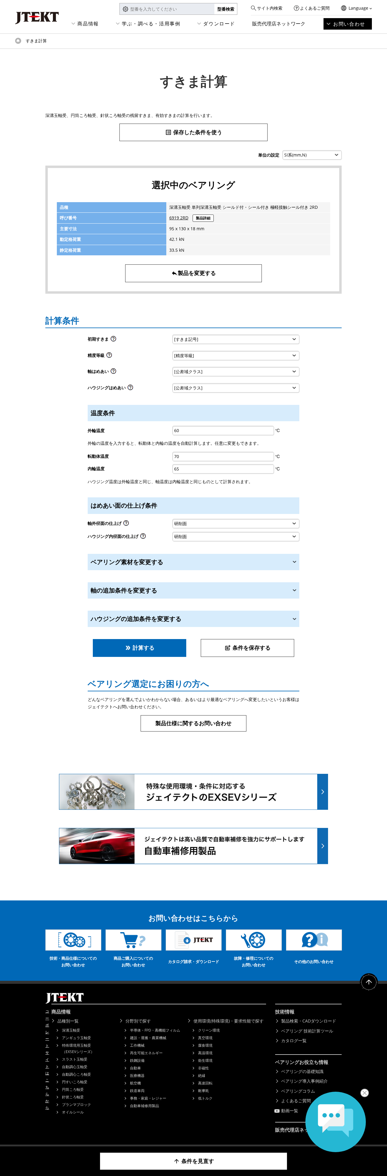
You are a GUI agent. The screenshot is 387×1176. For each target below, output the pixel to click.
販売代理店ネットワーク (278, 23)
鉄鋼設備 (137, 1060)
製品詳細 (203, 218)
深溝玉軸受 (71, 1030)
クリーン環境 (209, 1030)
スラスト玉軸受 (74, 1059)
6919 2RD (178, 218)
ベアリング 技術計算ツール (307, 1031)
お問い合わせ (349, 24)
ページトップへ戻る (369, 982)
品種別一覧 (68, 1021)
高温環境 (205, 1052)
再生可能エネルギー (146, 1052)
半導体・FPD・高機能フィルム (155, 1030)
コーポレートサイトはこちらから (47, 1059)
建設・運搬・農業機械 (148, 1037)
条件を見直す (193, 1161)
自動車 (135, 1068)
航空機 (135, 1083)
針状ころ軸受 (73, 1097)
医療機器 (137, 1075)
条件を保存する (247, 647)
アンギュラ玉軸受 (76, 1037)
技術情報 (284, 1011)
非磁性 (203, 1068)
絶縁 (201, 1075)
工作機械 (137, 1045)
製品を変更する (193, 272)
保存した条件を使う (193, 132)
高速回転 (205, 1083)
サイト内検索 (269, 8)
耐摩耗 (203, 1090)
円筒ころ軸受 (73, 1089)
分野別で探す (138, 1021)
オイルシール (73, 1112)
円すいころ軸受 (74, 1081)
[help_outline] (113, 340)
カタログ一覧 (294, 1040)
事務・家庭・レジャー (148, 1098)
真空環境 (205, 1037)
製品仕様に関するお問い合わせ (193, 723)
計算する (139, 647)
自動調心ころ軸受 (76, 1074)
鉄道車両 (137, 1090)
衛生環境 (205, 1060)
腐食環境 (205, 1045)
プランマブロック (76, 1104)
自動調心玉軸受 (74, 1066)
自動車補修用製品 (144, 1105)
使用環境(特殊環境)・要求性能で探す (229, 1021)
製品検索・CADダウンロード (308, 1021)
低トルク (205, 1098)
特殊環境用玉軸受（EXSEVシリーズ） (78, 1048)
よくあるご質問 (315, 8)
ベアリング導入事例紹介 (304, 1081)
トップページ (18, 41)
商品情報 (88, 23)
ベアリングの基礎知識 (302, 1071)
